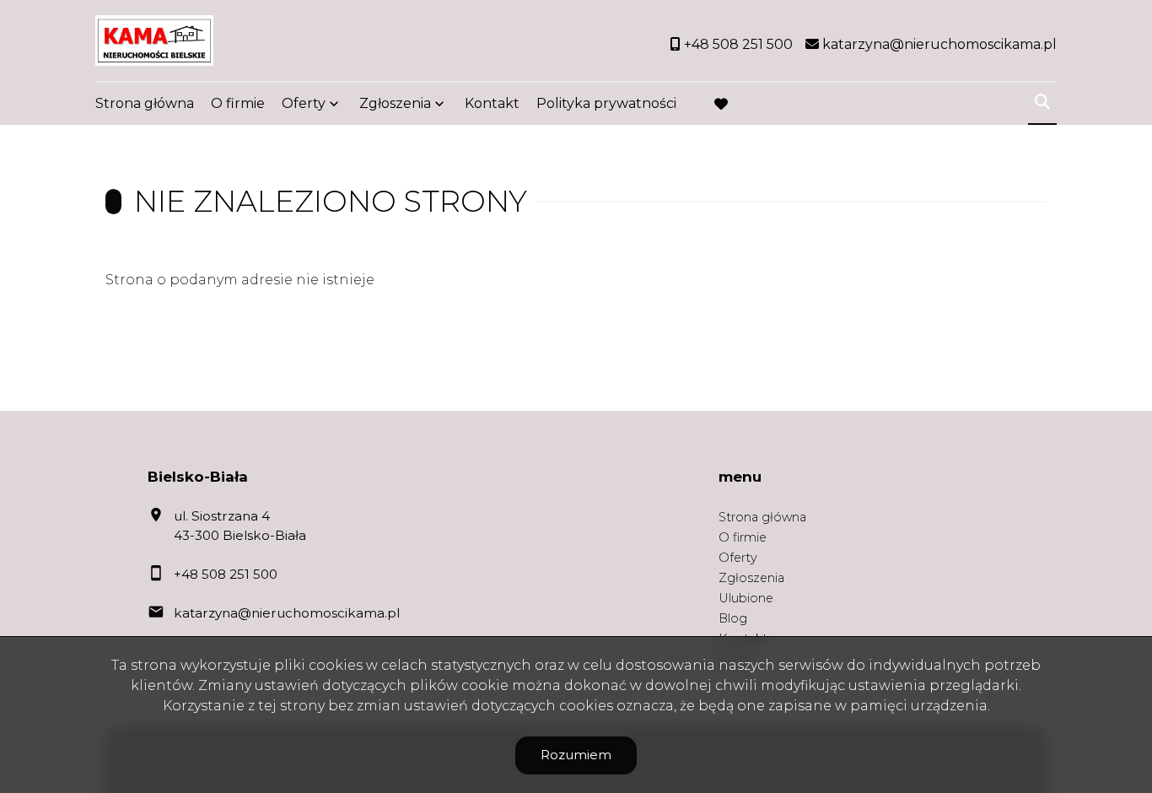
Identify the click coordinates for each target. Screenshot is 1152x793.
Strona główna (144, 103)
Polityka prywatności (606, 103)
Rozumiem (576, 755)
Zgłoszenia (751, 577)
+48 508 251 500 (225, 574)
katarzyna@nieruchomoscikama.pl (287, 613)
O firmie (238, 103)
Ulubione (746, 598)
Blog (733, 618)
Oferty (304, 103)
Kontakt (492, 103)
